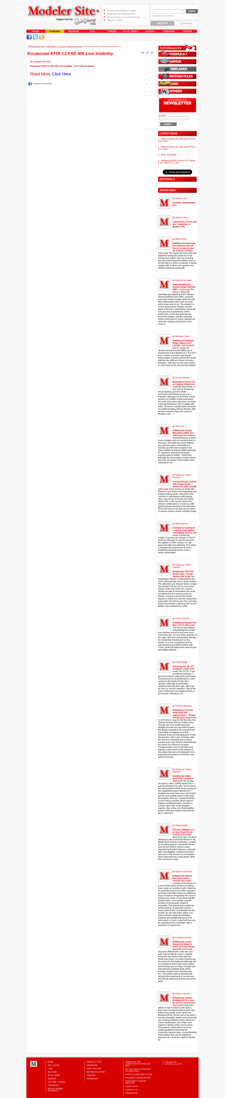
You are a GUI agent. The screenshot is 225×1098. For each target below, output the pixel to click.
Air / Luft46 (54, 1065)
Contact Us (131, 1090)
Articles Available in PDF (138, 1074)
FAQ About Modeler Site (138, 1078)
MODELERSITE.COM (36, 46)
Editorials (53, 1085)
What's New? (131, 1086)
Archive (52, 1079)
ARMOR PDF (92, 1065)
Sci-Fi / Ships (54, 1075)
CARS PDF (90, 1075)
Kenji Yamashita (168, 155)
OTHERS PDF (92, 1079)
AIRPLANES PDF (93, 1069)
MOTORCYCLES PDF (95, 1072)
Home (50, 1062)
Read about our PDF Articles (135, 1082)
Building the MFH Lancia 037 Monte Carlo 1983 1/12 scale (176, 161)
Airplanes (51, 46)
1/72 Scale (61, 46)
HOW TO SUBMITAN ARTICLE (55, 1090)
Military (52, 1072)
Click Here (61, 74)
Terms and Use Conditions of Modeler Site (137, 1064)
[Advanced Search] (164, 17)
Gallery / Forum (56, 1082)
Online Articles (74, 46)
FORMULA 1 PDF (93, 1062)
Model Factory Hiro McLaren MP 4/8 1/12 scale (176, 140)
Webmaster (131, 1093)
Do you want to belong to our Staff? (138, 1070)
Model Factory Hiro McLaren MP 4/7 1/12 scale (176, 148)
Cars (50, 1069)
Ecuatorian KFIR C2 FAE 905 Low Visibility (70, 53)
